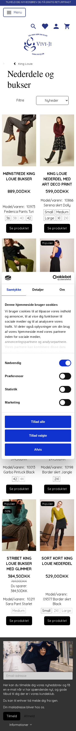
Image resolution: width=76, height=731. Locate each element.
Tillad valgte (38, 435)
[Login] (56, 26)
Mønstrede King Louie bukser (19, 176)
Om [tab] (62, 289)
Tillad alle (38, 421)
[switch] (65, 376)
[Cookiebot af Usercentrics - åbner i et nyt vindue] (53, 278)
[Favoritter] (44, 26)
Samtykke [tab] (14, 289)
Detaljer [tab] (38, 289)
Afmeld (29, 716)
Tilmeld (12, 716)
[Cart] (67, 26)
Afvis (38, 449)
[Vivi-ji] (38, 44)
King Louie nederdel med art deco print (57, 178)
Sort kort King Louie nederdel (57, 561)
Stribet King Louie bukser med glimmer (19, 563)
